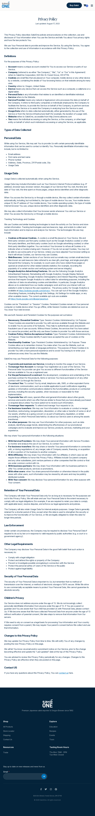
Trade (5, 752)
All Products (8, 727)
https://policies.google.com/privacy (34, 290)
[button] (92, 5)
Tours (51, 739)
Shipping (6, 735)
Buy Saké (74, 5)
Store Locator (8, 731)
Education (53, 727)
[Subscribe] (43, 776)
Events (52, 735)
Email (5, 772)
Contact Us (7, 739)
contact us (63, 673)
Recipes (52, 731)
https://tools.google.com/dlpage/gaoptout (29, 299)
